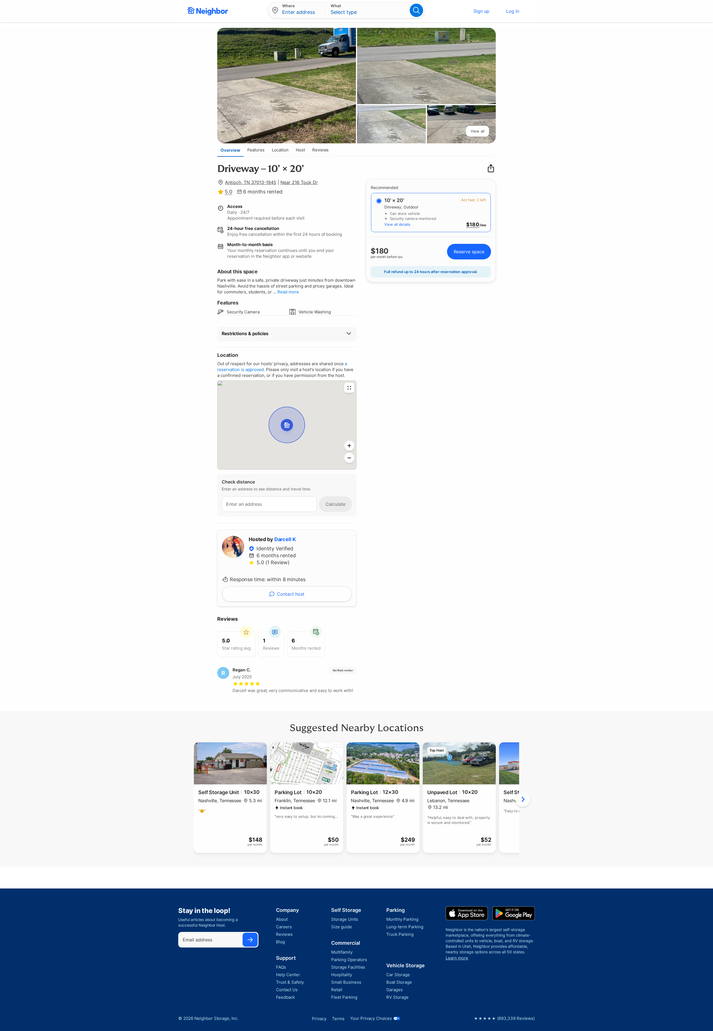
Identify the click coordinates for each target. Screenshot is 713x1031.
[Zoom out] (349, 458)
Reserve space (469, 251)
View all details (397, 224)
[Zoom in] (349, 446)
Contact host (290, 594)
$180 (472, 224)
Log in (512, 11)
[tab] (230, 150)
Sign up (481, 11)
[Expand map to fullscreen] (349, 388)
